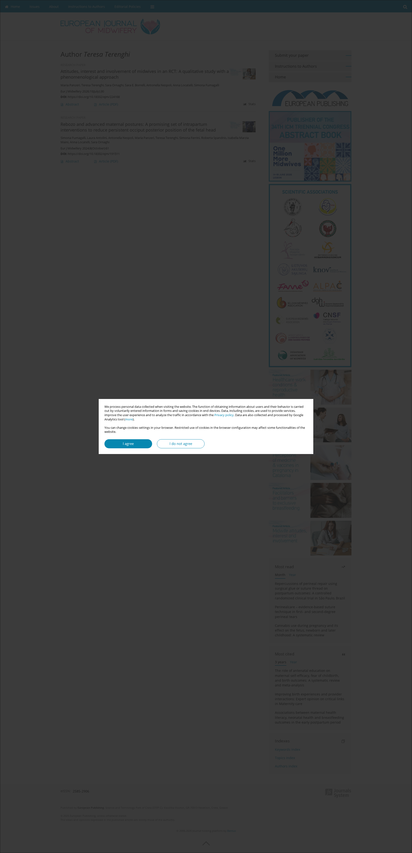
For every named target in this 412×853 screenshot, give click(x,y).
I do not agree (181, 443)
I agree (128, 443)
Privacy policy (224, 415)
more (129, 419)
